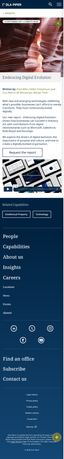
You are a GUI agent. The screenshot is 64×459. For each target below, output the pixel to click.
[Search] (50, 4)
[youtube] (41, 340)
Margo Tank (40, 92)
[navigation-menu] (59, 4)
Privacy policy (32, 400)
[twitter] (32, 328)
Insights (10, 13)
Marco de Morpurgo (20, 92)
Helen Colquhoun (39, 89)
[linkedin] (14, 328)
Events (7, 304)
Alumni (7, 313)
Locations (8, 287)
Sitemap (29, 426)
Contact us (15, 379)
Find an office (18, 359)
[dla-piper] (11, 4)
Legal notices (32, 394)
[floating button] (57, 437)
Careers (11, 277)
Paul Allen (22, 89)
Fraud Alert (32, 419)
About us (13, 257)
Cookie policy (32, 406)
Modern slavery (32, 413)
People (10, 236)
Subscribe (14, 369)
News (6, 295)
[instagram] (50, 328)
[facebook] (23, 340)
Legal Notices (16, 442)
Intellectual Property (16, 214)
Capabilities (16, 246)
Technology (42, 214)
